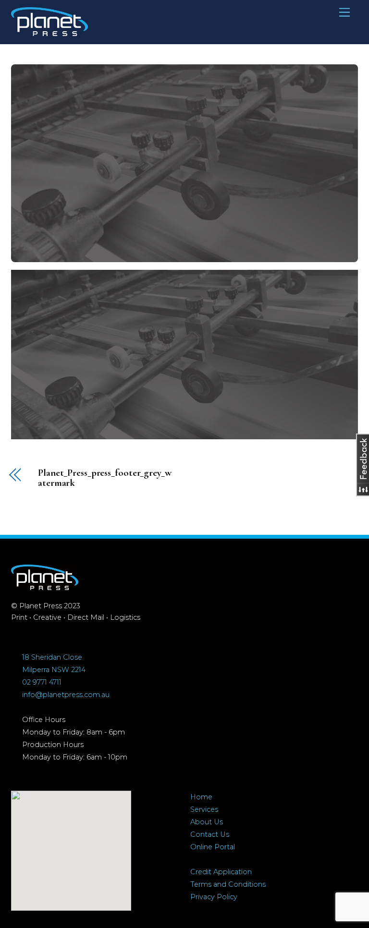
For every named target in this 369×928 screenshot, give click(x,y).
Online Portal (212, 847)
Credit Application (221, 872)
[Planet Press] (49, 31)
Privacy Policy (213, 896)
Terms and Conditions (228, 884)
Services (204, 809)
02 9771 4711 (42, 682)
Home (201, 797)
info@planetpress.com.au (66, 694)
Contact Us (209, 834)
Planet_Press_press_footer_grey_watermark (105, 478)
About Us (206, 822)
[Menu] (344, 12)
